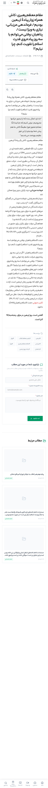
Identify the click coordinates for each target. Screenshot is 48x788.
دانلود (40, 307)
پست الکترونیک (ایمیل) (35, 386)
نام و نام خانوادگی (37, 376)
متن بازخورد (39, 396)
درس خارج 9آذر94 (26, 186)
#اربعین (38, 338)
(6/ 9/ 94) (13, 299)
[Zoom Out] (7, 90)
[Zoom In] (12, 90)
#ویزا (11, 344)
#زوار (12, 338)
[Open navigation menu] (4, 2)
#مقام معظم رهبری (24, 344)
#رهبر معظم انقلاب (24, 338)
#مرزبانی (38, 344)
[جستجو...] (28, 3)
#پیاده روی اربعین (24, 349)
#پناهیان (38, 349)
